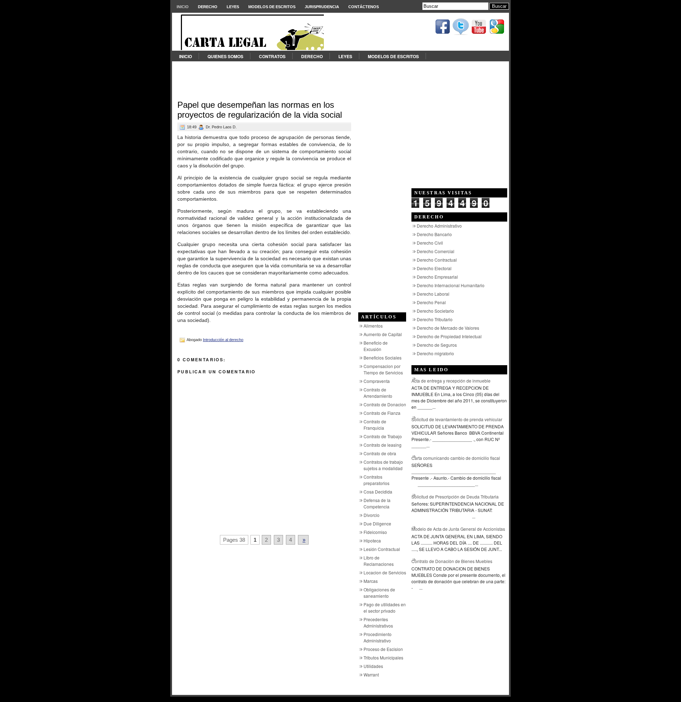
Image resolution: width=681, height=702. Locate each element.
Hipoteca (372, 540)
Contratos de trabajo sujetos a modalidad (383, 465)
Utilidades (373, 666)
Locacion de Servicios (385, 572)
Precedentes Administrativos (378, 622)
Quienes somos (225, 56)
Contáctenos (363, 7)
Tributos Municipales (383, 657)
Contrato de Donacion (385, 404)
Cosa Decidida (378, 492)
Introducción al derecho (223, 340)
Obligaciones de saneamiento (379, 592)
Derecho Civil (430, 243)
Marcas (371, 581)
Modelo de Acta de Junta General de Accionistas (458, 529)
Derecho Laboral (433, 294)
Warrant (371, 675)
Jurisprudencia (322, 7)
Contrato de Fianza (382, 413)
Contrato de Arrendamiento (378, 392)
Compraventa (377, 381)
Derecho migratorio (435, 353)
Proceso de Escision (383, 649)
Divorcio (372, 515)
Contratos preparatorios (376, 480)
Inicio (183, 7)
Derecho (207, 7)
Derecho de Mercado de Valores (448, 328)
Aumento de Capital (383, 334)
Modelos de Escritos (271, 7)
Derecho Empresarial (437, 277)
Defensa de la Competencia (377, 503)
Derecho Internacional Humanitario (451, 285)
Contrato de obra (380, 453)
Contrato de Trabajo (383, 436)
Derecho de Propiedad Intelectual (449, 336)
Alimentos (373, 326)
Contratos (272, 56)
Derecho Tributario (435, 319)
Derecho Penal (431, 302)
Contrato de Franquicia (375, 424)
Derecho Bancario (434, 234)
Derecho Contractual (437, 260)
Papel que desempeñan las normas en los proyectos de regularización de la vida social (259, 109)
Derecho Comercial (435, 251)
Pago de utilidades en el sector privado (385, 607)
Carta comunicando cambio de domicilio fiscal (455, 458)
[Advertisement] (340, 77)
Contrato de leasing (383, 445)
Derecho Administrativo (439, 226)
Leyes (233, 7)
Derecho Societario (435, 311)
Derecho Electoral (434, 268)
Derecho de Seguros (437, 345)
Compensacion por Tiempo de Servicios (383, 369)
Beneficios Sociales (383, 358)
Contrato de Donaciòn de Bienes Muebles (451, 561)
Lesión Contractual (382, 549)
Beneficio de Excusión (376, 346)
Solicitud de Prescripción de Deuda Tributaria (455, 497)
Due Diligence (377, 523)
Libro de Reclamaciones (379, 561)
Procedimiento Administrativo (378, 637)
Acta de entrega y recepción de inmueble (451, 381)
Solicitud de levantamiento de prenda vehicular (456, 419)
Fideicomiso (375, 532)
